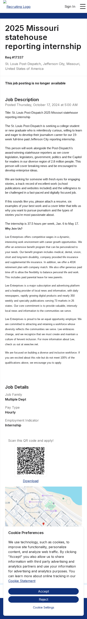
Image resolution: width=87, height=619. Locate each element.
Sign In (70, 6)
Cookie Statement (21, 581)
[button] (43, 525)
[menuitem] (17, 6)
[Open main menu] (83, 6)
